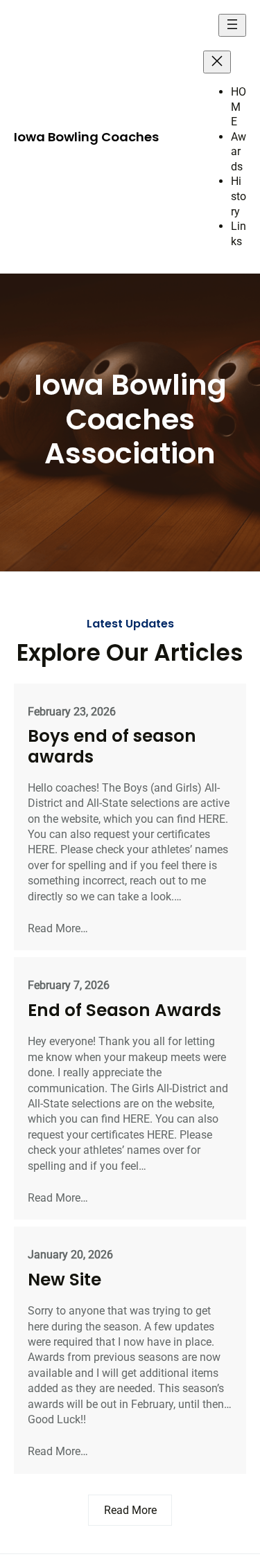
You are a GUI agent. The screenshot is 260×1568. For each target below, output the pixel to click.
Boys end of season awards (112, 746)
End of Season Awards (124, 1010)
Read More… (58, 928)
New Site (64, 1279)
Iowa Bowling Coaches (86, 136)
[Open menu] (232, 25)
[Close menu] (217, 62)
